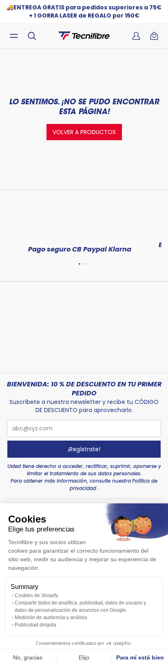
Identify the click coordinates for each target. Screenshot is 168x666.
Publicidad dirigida (35, 625)
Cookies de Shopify (36, 595)
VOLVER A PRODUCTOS (84, 132)
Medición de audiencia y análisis (51, 617)
